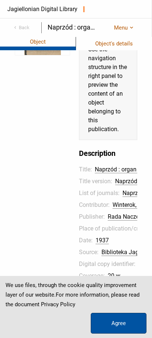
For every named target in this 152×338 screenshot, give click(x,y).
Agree (118, 323)
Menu (121, 27)
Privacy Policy (58, 304)
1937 (102, 240)
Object (38, 41)
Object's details (114, 43)
